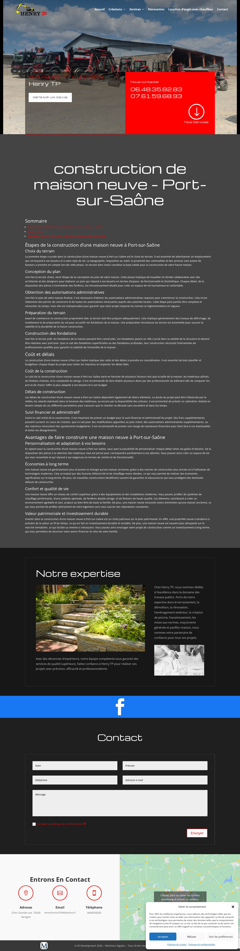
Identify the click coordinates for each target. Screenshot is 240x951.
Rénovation (156, 9)
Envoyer (197, 833)
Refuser (191, 936)
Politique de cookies (177, 944)
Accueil (100, 9)
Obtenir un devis (50, 97)
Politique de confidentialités (201, 944)
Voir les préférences (221, 936)
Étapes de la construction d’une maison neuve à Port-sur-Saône (65, 227)
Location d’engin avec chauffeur (190, 9)
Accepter (163, 936)
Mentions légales (115, 945)
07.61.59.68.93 (156, 95)
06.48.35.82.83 (156, 89)
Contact (222, 9)
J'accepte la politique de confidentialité (60, 824)
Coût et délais (36, 231)
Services (135, 9)
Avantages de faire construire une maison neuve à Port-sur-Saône (66, 236)
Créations (115, 9)
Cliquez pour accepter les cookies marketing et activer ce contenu (180, 897)
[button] (233, 907)
